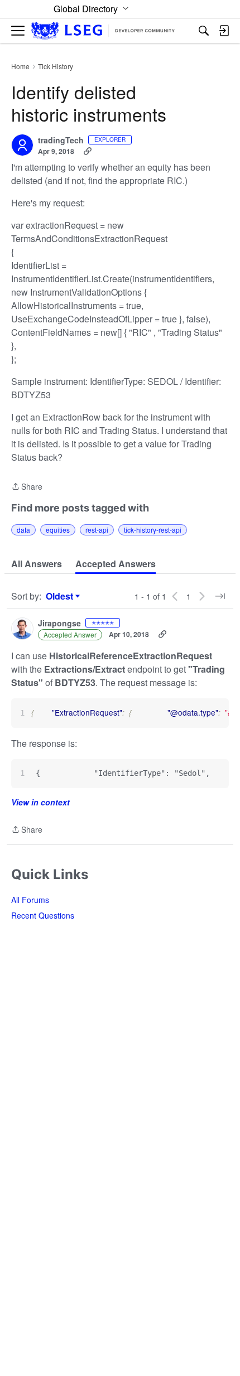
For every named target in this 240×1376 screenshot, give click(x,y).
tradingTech (61, 141)
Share (26, 487)
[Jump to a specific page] (220, 596)
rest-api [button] (96, 529)
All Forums (30, 899)
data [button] (23, 529)
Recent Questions (42, 915)
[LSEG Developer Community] (103, 31)
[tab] (36, 563)
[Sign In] (224, 30)
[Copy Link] (87, 151)
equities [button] (58, 529)
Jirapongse (59, 624)
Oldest (61, 596)
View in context (40, 802)
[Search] (204, 30)
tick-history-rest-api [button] (152, 529)
